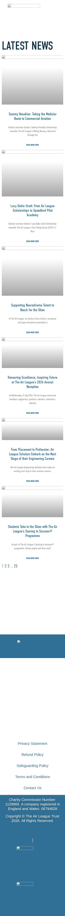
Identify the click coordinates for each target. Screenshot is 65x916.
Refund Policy (32, 755)
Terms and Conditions (32, 777)
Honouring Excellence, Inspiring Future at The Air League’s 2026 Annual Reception (32, 382)
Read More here (32, 145)
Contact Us (33, 788)
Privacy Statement (32, 744)
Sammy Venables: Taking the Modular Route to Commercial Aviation (33, 116)
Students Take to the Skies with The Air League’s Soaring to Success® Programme (32, 531)
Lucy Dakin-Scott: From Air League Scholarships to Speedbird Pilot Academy (32, 210)
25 (16, 565)
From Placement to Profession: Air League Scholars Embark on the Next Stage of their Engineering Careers (32, 454)
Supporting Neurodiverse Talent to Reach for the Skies (32, 307)
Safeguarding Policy (32, 766)
